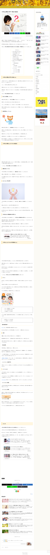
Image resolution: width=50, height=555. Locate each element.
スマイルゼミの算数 (17, 70)
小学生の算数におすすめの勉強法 (17, 55)
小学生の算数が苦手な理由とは (16, 51)
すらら (3, 327)
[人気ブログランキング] (42, 123)
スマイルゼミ (15, 68)
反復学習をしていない (16, 54)
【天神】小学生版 (4, 358)
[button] (27, 33)
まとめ (13, 73)
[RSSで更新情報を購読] (18, 491)
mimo (42, 21)
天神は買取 (15, 65)
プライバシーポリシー (25, 552)
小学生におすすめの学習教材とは (17, 60)
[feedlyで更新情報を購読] (16, 491)
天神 (13, 64)
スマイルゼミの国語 (17, 69)
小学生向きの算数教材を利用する (18, 59)
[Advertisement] (17, 153)
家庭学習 (3, 478)
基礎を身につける (15, 56)
